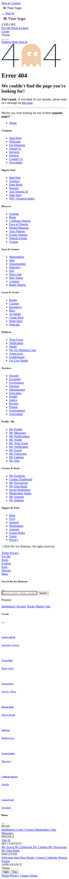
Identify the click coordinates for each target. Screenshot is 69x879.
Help (12, 515)
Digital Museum (19, 227)
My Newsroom (18, 482)
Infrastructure (17, 389)
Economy (15, 379)
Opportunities (17, 263)
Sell (11, 270)
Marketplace (16, 257)
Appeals (14, 529)
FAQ (12, 519)
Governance (16, 382)
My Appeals (16, 496)
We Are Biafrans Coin (22, 350)
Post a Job (15, 274)
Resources (15, 307)
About (33, 875)
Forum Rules (17, 532)
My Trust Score (18, 443)
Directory (15, 267)
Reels (12, 217)
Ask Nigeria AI (18, 191)
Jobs (12, 260)
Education (15, 393)
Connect (14, 281)
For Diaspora (17, 145)
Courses (14, 303)
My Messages (17, 432)
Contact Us (16, 159)
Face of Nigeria (18, 224)
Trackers (14, 181)
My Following (18, 453)
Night (6, 871)
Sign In (9, 13)
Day (15, 871)
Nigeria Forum (18, 238)
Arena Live (16, 353)
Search (43, 593)
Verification (16, 343)
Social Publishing (19, 489)
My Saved (15, 450)
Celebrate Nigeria (19, 220)
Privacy (13, 539)
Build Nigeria (17, 284)
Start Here (15, 138)
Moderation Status (20, 493)
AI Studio (15, 314)
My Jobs (14, 460)
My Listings (16, 457)
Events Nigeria (18, 234)
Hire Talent (16, 277)
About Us (15, 148)
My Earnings (17, 475)
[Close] (3, 590)
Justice (13, 400)
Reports (14, 188)
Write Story (16, 321)
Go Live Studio (18, 360)
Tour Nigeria (17, 231)
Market (40, 606)
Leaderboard (17, 357)
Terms (13, 536)
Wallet (13, 346)
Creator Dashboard (20, 479)
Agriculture (16, 414)
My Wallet (15, 439)
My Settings (16, 500)
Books (13, 300)
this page (27, 102)
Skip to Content (11, 3)
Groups (13, 241)
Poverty (14, 403)
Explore (14, 213)
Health (13, 396)
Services (14, 152)
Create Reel (16, 317)
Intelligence (9, 606)
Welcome (15, 141)
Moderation (16, 525)
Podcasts (14, 324)
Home (13, 123)
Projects (14, 155)
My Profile (15, 429)
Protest (13, 407)
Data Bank (15, 184)
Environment (17, 410)
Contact (24, 875)
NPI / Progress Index (21, 198)
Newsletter (15, 162)
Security (14, 375)
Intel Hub (15, 177)
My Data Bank (18, 486)
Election (14, 386)
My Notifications (19, 436)
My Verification (18, 446)
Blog (12, 310)
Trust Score (16, 339)
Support (14, 522)
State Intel (15, 195)
